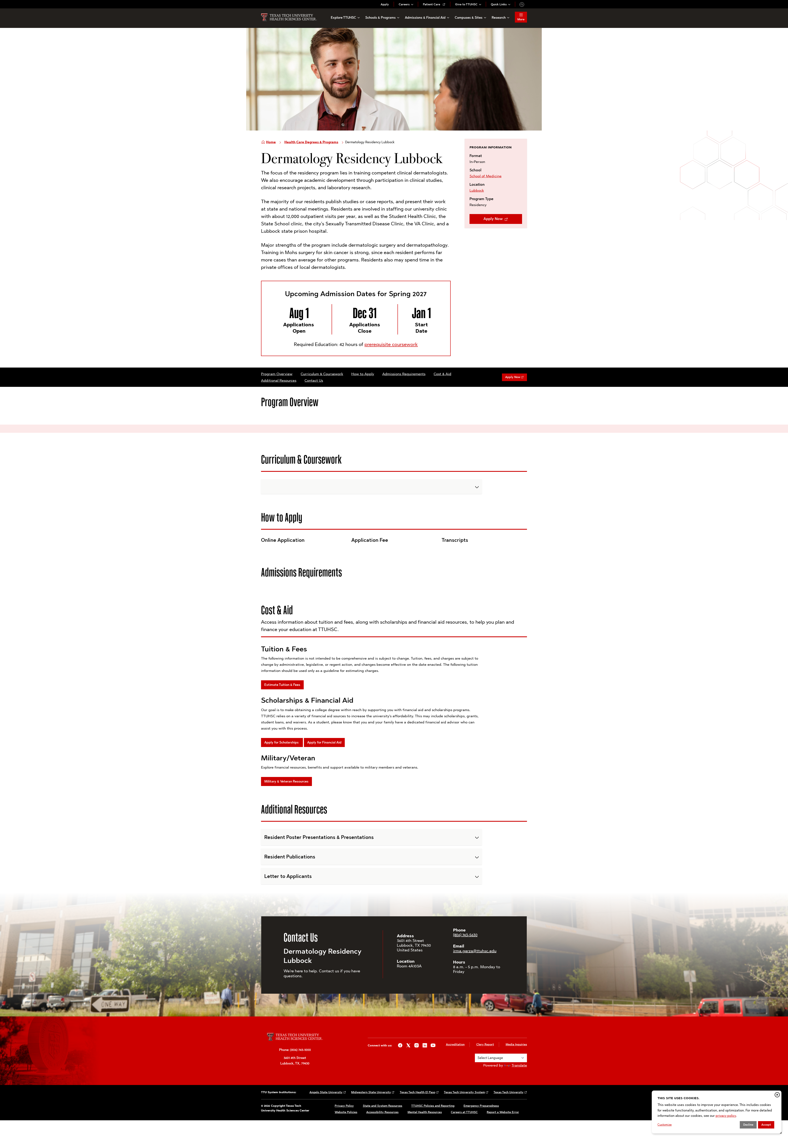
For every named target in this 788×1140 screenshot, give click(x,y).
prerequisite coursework (391, 344)
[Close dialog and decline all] (777, 1094)
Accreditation (455, 1044)
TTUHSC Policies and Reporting (433, 1106)
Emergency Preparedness (481, 1106)
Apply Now (493, 219)
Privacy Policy (344, 1106)
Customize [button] (664, 1124)
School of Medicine (486, 176)
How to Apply (362, 374)
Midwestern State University (371, 1092)
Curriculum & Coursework (322, 374)
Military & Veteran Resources (286, 781)
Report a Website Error (503, 1112)
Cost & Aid (442, 374)
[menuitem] (385, 4)
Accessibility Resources (382, 1112)
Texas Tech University (508, 1092)
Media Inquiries (516, 1044)
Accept (766, 1124)
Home (271, 142)
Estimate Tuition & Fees (282, 685)
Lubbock (477, 190)
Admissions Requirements (403, 374)
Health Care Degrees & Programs (311, 142)
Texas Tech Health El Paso (417, 1092)
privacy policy (726, 1116)
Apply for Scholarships (281, 742)
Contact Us (314, 380)
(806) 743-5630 (465, 934)
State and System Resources (382, 1106)
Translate (519, 1065)
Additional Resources (278, 380)
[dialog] (716, 1112)
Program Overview (276, 374)
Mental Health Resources (425, 1112)
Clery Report (485, 1044)
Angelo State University (325, 1092)
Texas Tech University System (464, 1092)
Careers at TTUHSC (464, 1112)
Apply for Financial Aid (324, 742)
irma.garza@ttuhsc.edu (474, 950)
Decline (748, 1124)
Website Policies (346, 1112)
